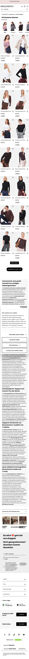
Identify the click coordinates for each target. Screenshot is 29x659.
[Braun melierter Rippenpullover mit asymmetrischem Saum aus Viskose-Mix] (22, 157)
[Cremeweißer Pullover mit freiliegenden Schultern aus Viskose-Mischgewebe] (7, 99)
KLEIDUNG (11, 14)
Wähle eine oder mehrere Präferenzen (11, 557)
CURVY (6, 559)
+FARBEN (3, 60)
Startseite (5, 14)
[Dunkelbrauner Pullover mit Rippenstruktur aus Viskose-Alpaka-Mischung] (7, 157)
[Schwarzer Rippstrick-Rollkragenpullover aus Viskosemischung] (7, 186)
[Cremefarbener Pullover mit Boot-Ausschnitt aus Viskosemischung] (22, 99)
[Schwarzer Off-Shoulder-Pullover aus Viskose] (22, 128)
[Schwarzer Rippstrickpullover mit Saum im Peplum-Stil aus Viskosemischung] (22, 73)
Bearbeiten (22, 649)
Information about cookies (16, 334)
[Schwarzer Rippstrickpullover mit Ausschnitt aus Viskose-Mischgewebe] (22, 215)
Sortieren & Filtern (13, 269)
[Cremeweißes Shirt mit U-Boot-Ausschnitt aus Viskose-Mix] (7, 128)
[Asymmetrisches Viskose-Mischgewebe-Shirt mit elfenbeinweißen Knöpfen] (22, 44)
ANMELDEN (21, 614)
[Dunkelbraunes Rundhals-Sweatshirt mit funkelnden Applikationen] (7, 215)
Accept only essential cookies (14, 350)
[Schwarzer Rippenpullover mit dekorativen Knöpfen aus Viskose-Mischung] (7, 241)
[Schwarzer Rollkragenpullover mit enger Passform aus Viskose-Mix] (22, 186)
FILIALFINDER (21, 624)
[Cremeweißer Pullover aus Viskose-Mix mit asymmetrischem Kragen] (7, 73)
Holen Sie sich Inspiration (10, 511)
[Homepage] (7, 6)
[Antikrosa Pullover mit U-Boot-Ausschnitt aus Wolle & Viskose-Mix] (7, 44)
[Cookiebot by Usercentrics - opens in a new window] (20, 307)
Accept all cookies (14, 339)
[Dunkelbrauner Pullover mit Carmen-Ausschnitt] (22, 241)
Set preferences (13, 345)
